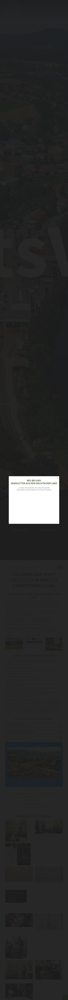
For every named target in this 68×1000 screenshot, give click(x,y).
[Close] (57, 478)
